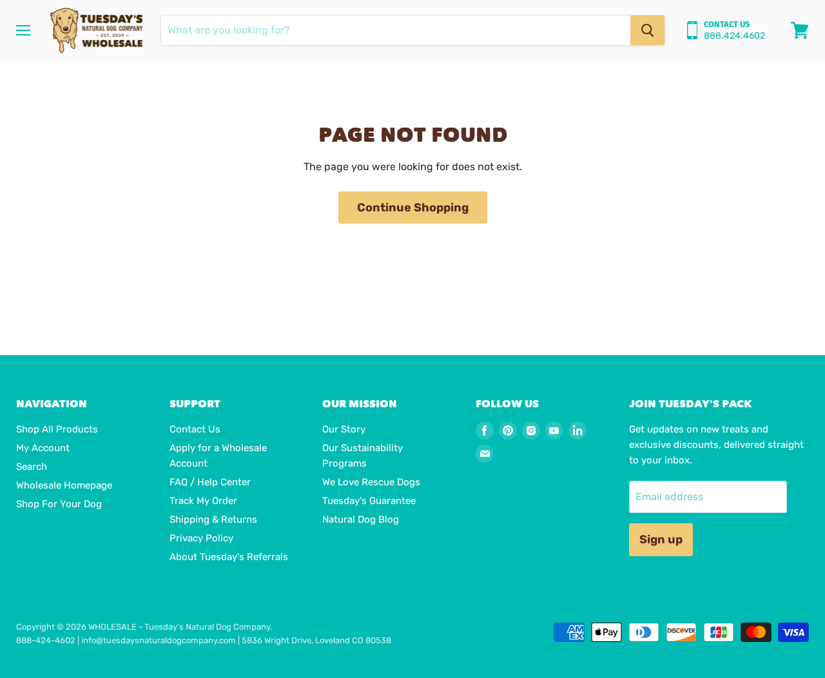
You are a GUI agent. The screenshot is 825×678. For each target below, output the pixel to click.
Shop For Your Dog (59, 504)
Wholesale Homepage (64, 485)
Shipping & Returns (213, 519)
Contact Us (195, 429)
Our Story (343, 429)
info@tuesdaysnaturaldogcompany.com (158, 640)
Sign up (661, 539)
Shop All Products (57, 429)
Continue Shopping (413, 207)
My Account (43, 448)
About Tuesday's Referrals (229, 557)
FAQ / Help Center (210, 482)
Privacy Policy (201, 538)
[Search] (647, 30)
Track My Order (203, 501)
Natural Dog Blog (360, 519)
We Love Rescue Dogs (371, 482)
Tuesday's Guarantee (369, 501)
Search (31, 466)
